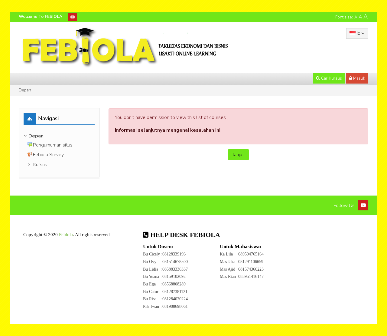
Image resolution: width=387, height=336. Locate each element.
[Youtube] (72, 17)
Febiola (66, 234)
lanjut (238, 154)
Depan (25, 90)
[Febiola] (124, 47)
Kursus (40, 164)
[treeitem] (59, 136)
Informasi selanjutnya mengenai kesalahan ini (167, 130)
